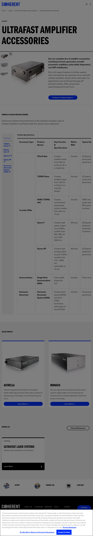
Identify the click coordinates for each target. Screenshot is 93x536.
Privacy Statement (69, 527)
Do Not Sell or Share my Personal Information (37, 532)
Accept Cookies (64, 532)
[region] (46, 523)
